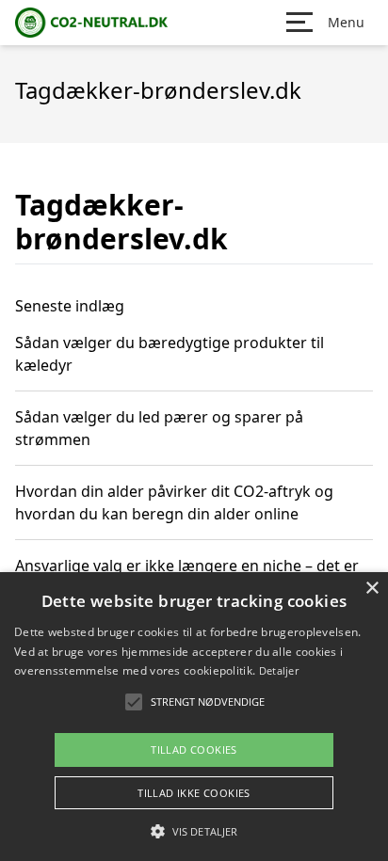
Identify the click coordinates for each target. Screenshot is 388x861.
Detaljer (279, 670)
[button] (194, 830)
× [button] (371, 589)
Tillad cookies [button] (194, 749)
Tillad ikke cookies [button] (194, 793)
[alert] (194, 716)
